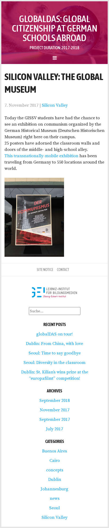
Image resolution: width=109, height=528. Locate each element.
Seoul (54, 508)
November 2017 (54, 410)
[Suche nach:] (54, 311)
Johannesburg (54, 489)
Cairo (54, 460)
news (55, 498)
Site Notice (45, 270)
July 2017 (54, 429)
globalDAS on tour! (54, 334)
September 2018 (54, 400)
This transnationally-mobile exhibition (41, 156)
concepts (54, 470)
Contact (63, 270)
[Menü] (54, 57)
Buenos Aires (54, 451)
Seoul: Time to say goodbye (55, 353)
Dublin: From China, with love (54, 343)
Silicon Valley (55, 105)
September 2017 (54, 419)
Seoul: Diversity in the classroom (54, 362)
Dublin (54, 479)
